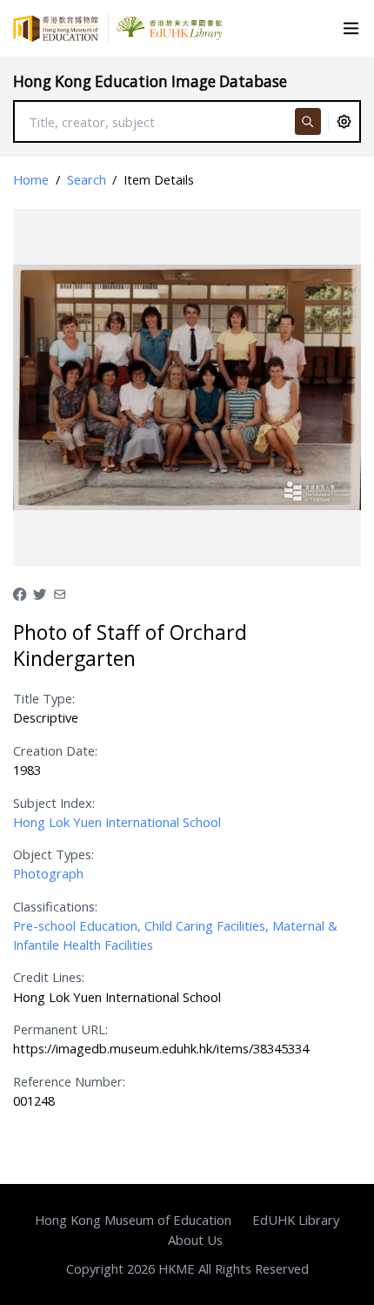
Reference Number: (69, 1081)
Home (31, 179)
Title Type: (44, 698)
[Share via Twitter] (39, 592)
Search (86, 179)
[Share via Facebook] (19, 592)
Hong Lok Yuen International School (117, 822)
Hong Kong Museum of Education (133, 1219)
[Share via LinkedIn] (59, 592)
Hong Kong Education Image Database (150, 81)
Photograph (48, 873)
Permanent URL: (60, 1029)
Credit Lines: (48, 976)
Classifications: (55, 906)
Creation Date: (55, 750)
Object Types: (53, 854)
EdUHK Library (295, 1219)
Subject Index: (54, 802)
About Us (195, 1239)
